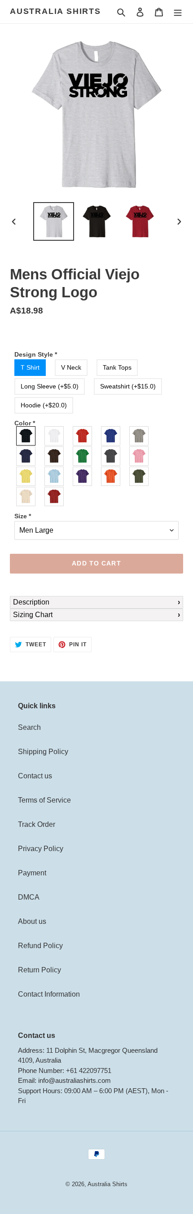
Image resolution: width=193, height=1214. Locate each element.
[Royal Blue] (111, 436)
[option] (53, 221)
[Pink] (139, 456)
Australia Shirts (55, 11)
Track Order (36, 824)
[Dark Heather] (111, 456)
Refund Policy (40, 945)
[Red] (83, 436)
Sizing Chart (33, 614)
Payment (32, 873)
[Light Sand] (26, 496)
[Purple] (83, 476)
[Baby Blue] (54, 476)
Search (29, 727)
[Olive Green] (139, 476)
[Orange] (111, 476)
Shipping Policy (43, 751)
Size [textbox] (22, 516)
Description (31, 602)
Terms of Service (44, 800)
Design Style (35, 354)
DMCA (28, 897)
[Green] (83, 456)
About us (32, 921)
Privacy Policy (40, 848)
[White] (54, 436)
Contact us (35, 776)
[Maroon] (54, 496)
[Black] (26, 436)
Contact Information (49, 994)
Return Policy (39, 970)
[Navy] (26, 456)
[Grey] (139, 436)
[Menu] (177, 12)
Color (24, 423)
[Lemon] (26, 476)
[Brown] (54, 456)
